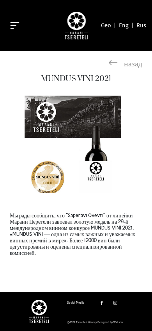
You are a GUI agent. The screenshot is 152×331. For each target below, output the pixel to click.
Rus (141, 25)
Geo (106, 25)
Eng (124, 25)
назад (133, 62)
